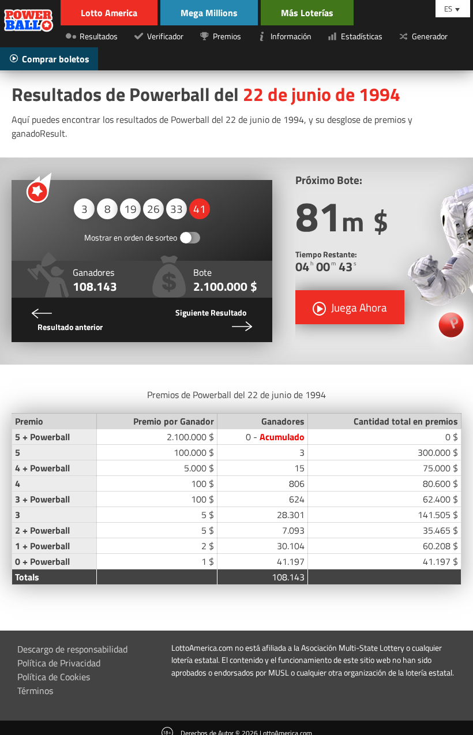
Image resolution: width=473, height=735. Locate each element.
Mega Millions (209, 13)
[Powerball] (29, 22)
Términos (35, 690)
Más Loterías (307, 13)
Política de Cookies (53, 677)
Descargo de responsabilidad (72, 649)
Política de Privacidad (58, 663)
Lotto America (109, 13)
